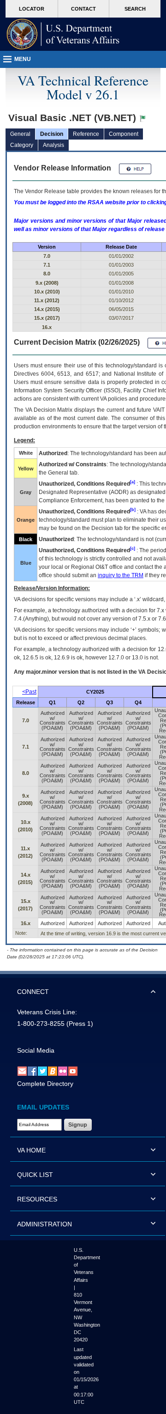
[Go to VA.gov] (63, 34)
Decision (51, 134)
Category (21, 145)
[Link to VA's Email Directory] (22, 1070)
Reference (86, 134)
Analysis (53, 145)
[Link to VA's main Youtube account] (73, 1070)
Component (123, 134)
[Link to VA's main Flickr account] (63, 1070)
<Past (29, 692)
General (20, 134)
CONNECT (33, 991)
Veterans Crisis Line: (47, 1012)
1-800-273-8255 (41, 1023)
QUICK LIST (35, 1174)
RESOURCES (37, 1199)
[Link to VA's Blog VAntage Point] (52, 1070)
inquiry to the (120, 575)
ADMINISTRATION (44, 1224)
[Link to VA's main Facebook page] (32, 1070)
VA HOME (31, 1150)
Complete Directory (45, 1083)
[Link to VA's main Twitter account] (42, 1070)
